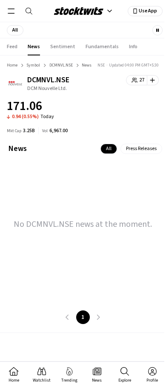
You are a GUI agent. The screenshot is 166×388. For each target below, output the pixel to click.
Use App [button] (148, 10)
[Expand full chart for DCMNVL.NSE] (135, 107)
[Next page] (98, 317)
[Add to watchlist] (153, 80)
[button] (15, 30)
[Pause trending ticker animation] (157, 30)
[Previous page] (67, 317)
